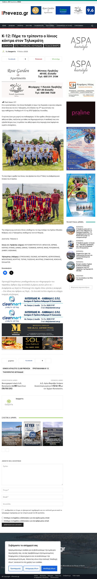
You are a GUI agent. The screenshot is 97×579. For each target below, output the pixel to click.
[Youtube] (93, 1)
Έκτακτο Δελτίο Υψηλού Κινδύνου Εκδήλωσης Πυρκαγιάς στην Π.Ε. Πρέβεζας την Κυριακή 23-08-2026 (84, 267)
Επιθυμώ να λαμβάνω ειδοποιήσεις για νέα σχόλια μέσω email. (27, 518)
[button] (92, 25)
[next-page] (7, 450)
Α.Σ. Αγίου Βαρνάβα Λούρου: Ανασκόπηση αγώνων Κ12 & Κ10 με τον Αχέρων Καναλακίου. (48, 386)
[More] (48, 360)
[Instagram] (87, 1)
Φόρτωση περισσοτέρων (80, 287)
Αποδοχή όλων (49, 568)
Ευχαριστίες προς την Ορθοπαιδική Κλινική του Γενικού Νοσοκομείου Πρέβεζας (53, 441)
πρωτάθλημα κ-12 (41, 368)
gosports (12, 51)
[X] (90, 1)
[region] (33, 557)
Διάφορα (7, 45)
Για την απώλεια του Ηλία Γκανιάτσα (84, 278)
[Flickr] (84, 1)
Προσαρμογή (15, 568)
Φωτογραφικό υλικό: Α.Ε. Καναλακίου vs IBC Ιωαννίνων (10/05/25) (14, 386)
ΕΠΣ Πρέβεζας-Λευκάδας (28, 45)
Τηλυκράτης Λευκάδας (13, 372)
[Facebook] (81, 1)
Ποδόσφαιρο (52, 45)
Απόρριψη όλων (31, 568)
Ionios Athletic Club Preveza (16, 368)
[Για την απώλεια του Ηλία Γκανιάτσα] (70, 278)
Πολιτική (79, 276)
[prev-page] (3, 450)
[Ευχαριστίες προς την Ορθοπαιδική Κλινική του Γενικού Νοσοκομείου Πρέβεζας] (53, 434)
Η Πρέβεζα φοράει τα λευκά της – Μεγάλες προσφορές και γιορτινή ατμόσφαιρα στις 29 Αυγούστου (32, 441)
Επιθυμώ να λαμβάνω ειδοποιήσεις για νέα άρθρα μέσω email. (26, 521)
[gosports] (4, 51)
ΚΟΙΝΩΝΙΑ (11, 433)
